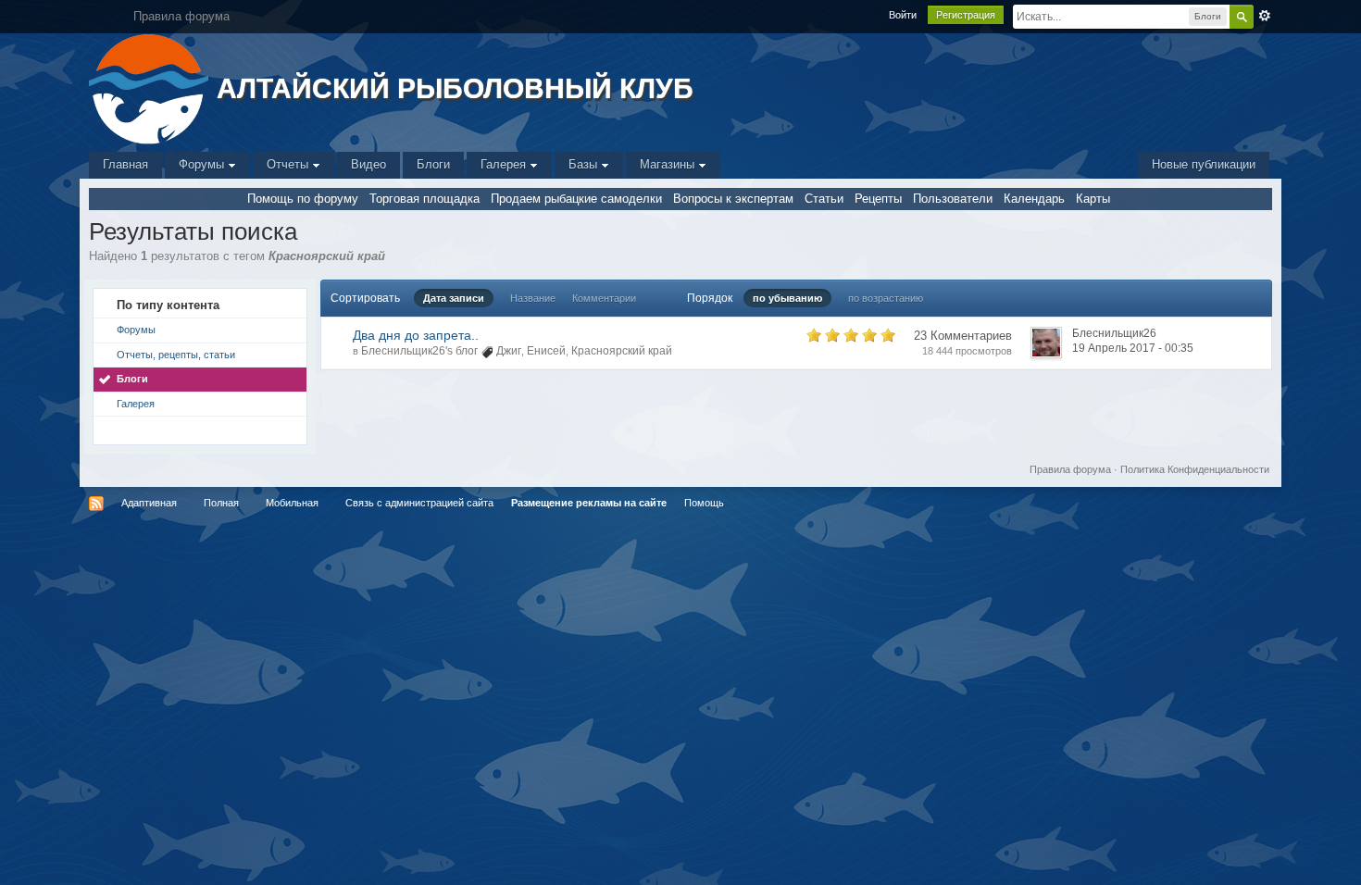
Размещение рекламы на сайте (589, 502)
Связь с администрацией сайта (419, 502)
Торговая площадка (424, 199)
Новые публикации (1203, 164)
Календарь (1034, 199)
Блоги (433, 164)
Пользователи (953, 199)
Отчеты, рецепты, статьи (176, 354)
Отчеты (289, 164)
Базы (584, 164)
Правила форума (1070, 469)
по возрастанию (885, 298)
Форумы (203, 164)
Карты (1093, 199)
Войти (903, 14)
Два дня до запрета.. (416, 335)
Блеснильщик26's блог (419, 350)
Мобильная (292, 502)
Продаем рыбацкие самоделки (576, 199)
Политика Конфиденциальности (1194, 469)
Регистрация (965, 14)
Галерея (505, 164)
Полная (221, 502)
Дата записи (453, 298)
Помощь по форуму (302, 199)
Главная (125, 164)
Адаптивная (149, 502)
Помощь (704, 502)
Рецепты (878, 199)
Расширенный (1264, 15)
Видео (368, 164)
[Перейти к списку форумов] (150, 87)
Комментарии (604, 298)
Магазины (669, 164)
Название (533, 298)
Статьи (824, 199)
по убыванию (787, 298)
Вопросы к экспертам (733, 199)
